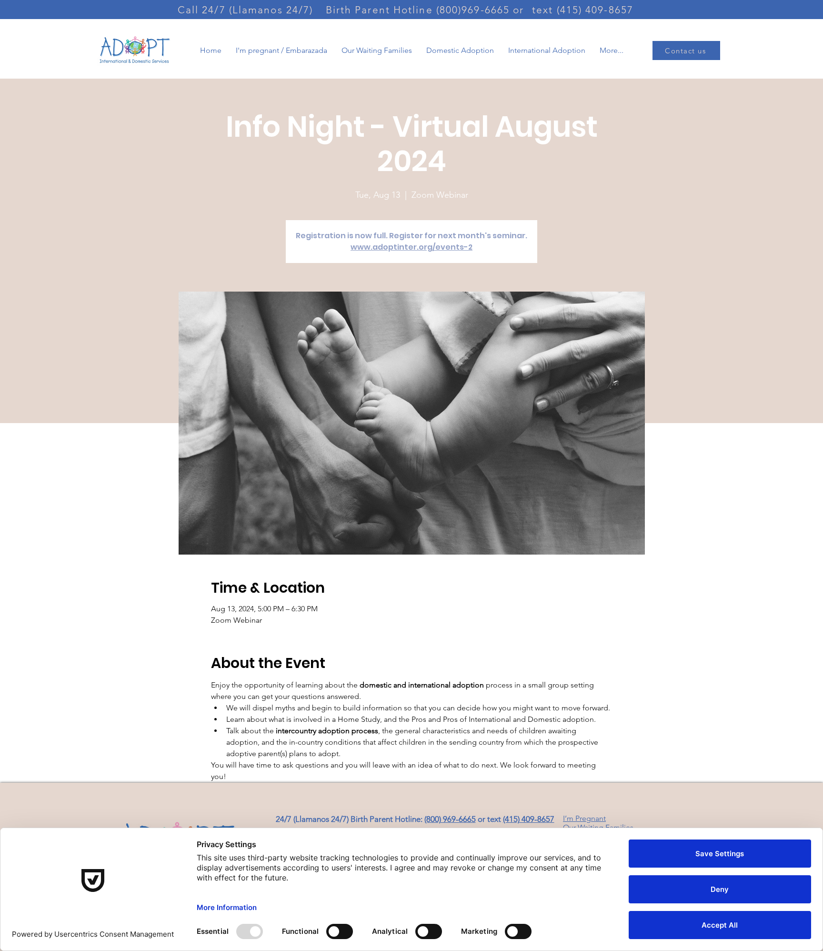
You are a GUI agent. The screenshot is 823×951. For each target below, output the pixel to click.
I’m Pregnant (584, 818)
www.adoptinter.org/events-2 (411, 247)
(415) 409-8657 (528, 819)
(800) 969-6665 (450, 819)
